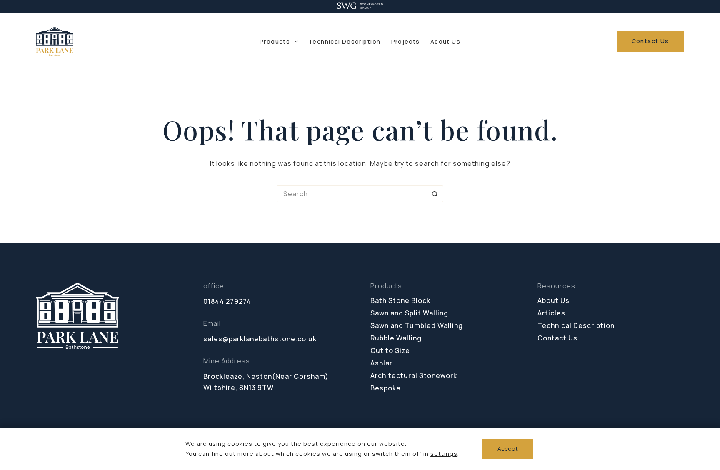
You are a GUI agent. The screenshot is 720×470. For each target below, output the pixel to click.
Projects (405, 41)
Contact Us (650, 41)
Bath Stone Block (400, 300)
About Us (445, 41)
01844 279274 (227, 301)
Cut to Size (390, 350)
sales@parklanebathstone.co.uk (260, 338)
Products (275, 41)
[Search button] (435, 193)
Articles (551, 313)
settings (444, 454)
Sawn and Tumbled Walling (416, 325)
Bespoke (385, 387)
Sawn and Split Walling (409, 313)
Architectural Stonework (413, 375)
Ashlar (381, 363)
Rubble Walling (396, 337)
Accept (508, 448)
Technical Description (344, 41)
